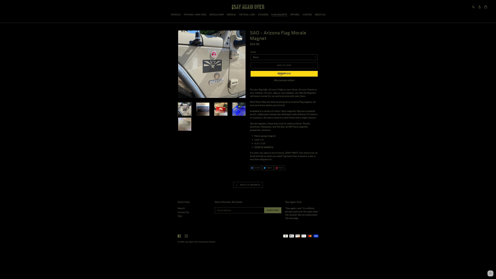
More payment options (284, 80)
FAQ (180, 216)
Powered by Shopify (207, 242)
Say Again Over (191, 242)
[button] (284, 74)
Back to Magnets (250, 184)
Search (181, 208)
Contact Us (183, 212)
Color (253, 51)
